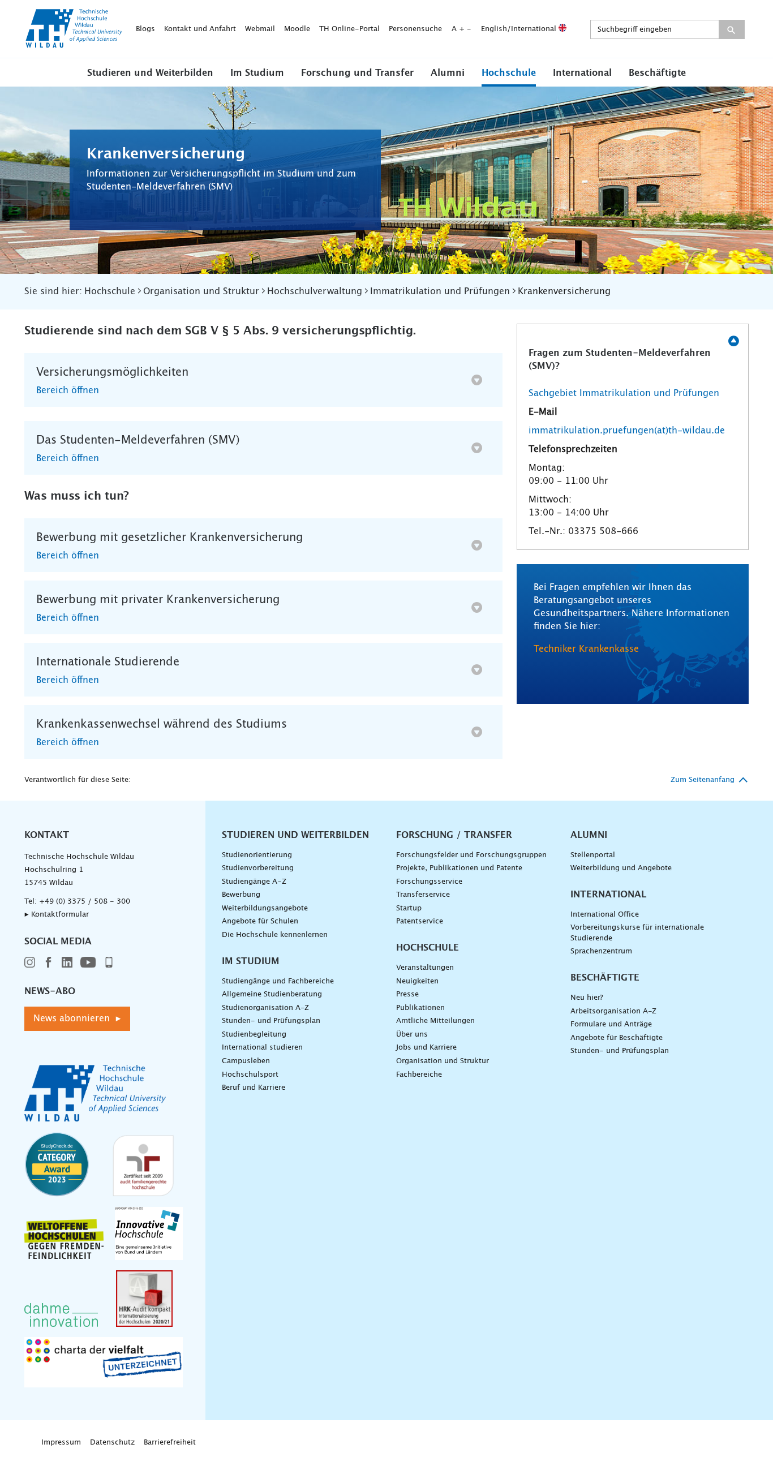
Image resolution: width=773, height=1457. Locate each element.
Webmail (260, 29)
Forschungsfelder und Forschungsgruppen (471, 855)
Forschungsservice (429, 882)
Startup (409, 908)
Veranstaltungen (425, 968)
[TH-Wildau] (74, 44)
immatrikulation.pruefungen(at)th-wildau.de (627, 430)
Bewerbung (241, 895)
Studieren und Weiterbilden (150, 73)
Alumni (448, 73)
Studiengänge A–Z (254, 882)
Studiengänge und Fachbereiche (278, 981)
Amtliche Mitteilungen (435, 1021)
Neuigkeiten (417, 981)
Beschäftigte (657, 73)
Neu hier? (586, 998)
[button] (150, 72)
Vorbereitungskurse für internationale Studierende (637, 933)
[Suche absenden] (731, 29)
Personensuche (415, 29)
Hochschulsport (250, 1074)
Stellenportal (592, 855)
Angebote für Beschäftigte (616, 1038)
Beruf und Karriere (253, 1087)
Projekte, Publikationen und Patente (459, 868)
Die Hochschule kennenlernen (275, 935)
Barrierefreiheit (170, 1442)
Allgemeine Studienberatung (272, 994)
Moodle (297, 29)
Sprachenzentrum (601, 951)
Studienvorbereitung (258, 868)
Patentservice (419, 921)
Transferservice (423, 895)
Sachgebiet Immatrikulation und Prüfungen (624, 393)
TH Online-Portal (349, 29)
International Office (604, 914)
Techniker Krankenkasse (586, 649)
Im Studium (257, 73)
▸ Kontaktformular (56, 914)
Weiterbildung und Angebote (621, 868)
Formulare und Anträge (611, 1024)
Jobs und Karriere (426, 1047)
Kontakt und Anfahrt (200, 29)
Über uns (412, 1034)
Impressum (61, 1442)
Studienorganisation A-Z (265, 1008)
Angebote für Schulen (260, 921)
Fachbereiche (419, 1074)
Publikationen (420, 1008)
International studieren (262, 1047)
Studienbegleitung (254, 1034)
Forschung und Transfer (357, 73)
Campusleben (246, 1061)
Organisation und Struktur (442, 1061)
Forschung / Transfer (454, 835)
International (582, 73)
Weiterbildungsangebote (265, 908)
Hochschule (509, 73)
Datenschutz (112, 1442)
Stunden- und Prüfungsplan (271, 1021)
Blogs (145, 29)
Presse (407, 994)
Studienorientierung (257, 855)
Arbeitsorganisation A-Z (613, 1011)
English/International (520, 29)
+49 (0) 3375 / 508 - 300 (84, 901)
